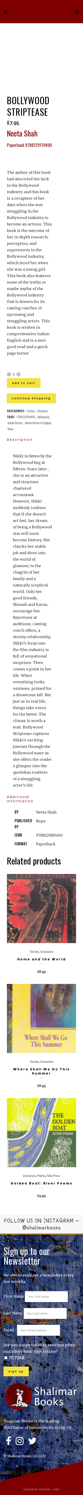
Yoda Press (53, 1176)
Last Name (13, 1313)
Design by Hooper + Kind (42, 1489)
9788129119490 (26, 416)
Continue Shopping (31, 398)
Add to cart (24, 383)
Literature (42, 410)
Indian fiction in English (38, 422)
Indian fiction (15, 422)
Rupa (10, 428)
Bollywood (43, 416)
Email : (10, 1330)
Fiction (30, 410)
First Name (13, 1296)
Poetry (41, 1176)
